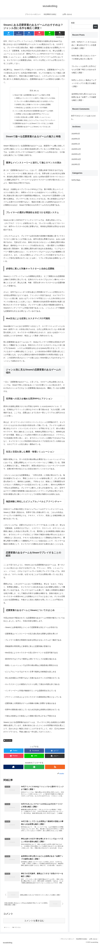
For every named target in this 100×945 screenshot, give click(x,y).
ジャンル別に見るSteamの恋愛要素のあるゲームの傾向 (33, 111)
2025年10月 (76, 159)
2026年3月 (75, 134)
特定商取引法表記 (81, 939)
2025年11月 (76, 154)
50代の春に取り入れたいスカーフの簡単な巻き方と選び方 (83, 57)
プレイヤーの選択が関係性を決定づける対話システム (35, 101)
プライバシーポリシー (67, 939)
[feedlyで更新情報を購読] (34, 767)
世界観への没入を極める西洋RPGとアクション (32, 114)
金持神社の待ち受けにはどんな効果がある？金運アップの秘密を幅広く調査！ (83, 97)
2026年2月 (75, 139)
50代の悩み (9, 740)
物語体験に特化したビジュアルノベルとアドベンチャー (35, 120)
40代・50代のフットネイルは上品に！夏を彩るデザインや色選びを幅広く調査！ (83, 45)
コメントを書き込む (34, 920)
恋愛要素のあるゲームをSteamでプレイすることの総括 (33, 123)
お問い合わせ (93, 939)
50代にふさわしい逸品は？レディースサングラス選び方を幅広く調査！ (83, 83)
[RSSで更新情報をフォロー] (55, 767)
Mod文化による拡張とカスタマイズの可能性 (31, 107)
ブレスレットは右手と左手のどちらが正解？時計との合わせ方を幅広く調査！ (83, 69)
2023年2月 (75, 164)
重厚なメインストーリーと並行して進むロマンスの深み (35, 98)
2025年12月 (76, 149)
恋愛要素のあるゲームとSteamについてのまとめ (33, 126)
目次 (31, 91)
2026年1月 (75, 144)
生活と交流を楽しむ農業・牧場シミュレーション (33, 117)
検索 (73, 23)
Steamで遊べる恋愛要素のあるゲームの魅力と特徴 (32, 95)
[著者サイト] (13, 767)
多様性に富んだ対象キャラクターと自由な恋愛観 (33, 104)
